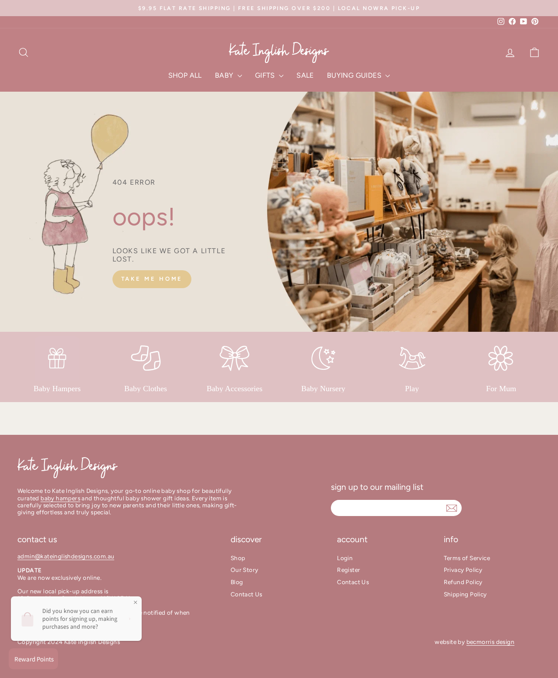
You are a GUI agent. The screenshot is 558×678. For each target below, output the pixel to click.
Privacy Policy (463, 569)
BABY (225, 75)
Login (345, 557)
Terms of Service (467, 557)
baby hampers (60, 498)
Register (348, 569)
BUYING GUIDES (355, 75)
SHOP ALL (185, 75)
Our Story (245, 569)
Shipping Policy (465, 594)
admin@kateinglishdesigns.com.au (65, 556)
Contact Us (246, 594)
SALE (305, 75)
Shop (238, 557)
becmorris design (490, 641)
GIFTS (266, 75)
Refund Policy (463, 581)
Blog (237, 581)
